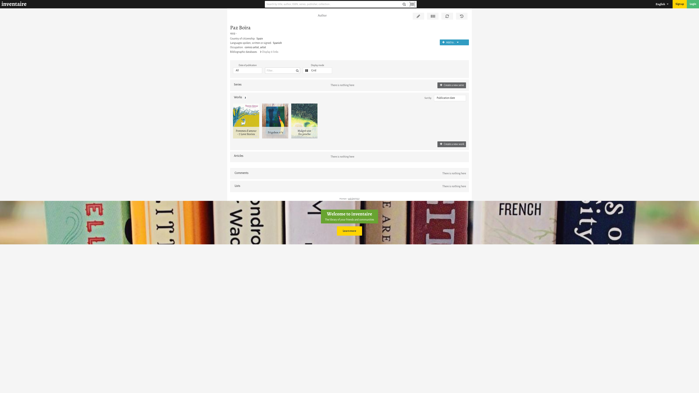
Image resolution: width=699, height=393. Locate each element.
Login (693, 4)
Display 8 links (270, 52)
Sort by (427, 98)
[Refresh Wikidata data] (447, 16)
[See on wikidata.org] (433, 16)
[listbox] (247, 71)
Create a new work (453, 144)
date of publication (248, 65)
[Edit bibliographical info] (418, 16)
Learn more (349, 231)
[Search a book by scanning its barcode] (412, 4)
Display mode (317, 65)
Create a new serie (453, 85)
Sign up (680, 4)
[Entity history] (461, 16)
